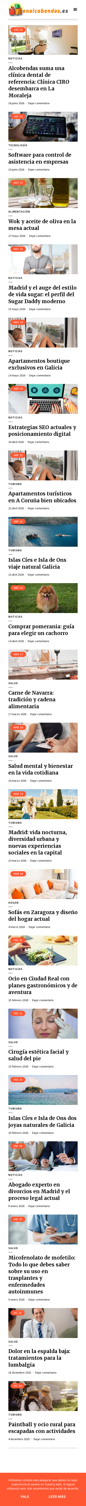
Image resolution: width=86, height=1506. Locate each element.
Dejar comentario (39, 103)
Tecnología (17, 145)
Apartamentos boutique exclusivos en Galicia (39, 364)
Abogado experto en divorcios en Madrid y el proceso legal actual (39, 1191)
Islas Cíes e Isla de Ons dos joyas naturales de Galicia (42, 1121)
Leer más (57, 1496)
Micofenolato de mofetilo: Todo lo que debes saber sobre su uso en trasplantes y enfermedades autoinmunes (41, 1275)
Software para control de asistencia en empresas (39, 158)
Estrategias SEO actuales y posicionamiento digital (42, 430)
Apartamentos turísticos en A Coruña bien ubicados (42, 497)
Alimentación (19, 211)
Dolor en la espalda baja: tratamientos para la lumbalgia (39, 1358)
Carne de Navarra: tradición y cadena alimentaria (32, 700)
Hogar (13, 902)
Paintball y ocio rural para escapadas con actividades (41, 1427)
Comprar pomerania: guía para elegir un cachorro (41, 629)
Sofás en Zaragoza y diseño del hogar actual (43, 915)
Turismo (15, 484)
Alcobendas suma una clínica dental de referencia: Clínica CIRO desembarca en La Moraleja (38, 82)
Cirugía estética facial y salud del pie (38, 1055)
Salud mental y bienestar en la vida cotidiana (40, 769)
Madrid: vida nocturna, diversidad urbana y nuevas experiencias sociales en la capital (37, 842)
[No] (81, 1490)
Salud (13, 683)
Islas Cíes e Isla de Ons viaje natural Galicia (37, 563)
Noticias (15, 58)
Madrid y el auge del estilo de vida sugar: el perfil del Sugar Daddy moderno (42, 295)
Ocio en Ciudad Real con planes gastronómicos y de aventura (42, 985)
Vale (24, 1496)
